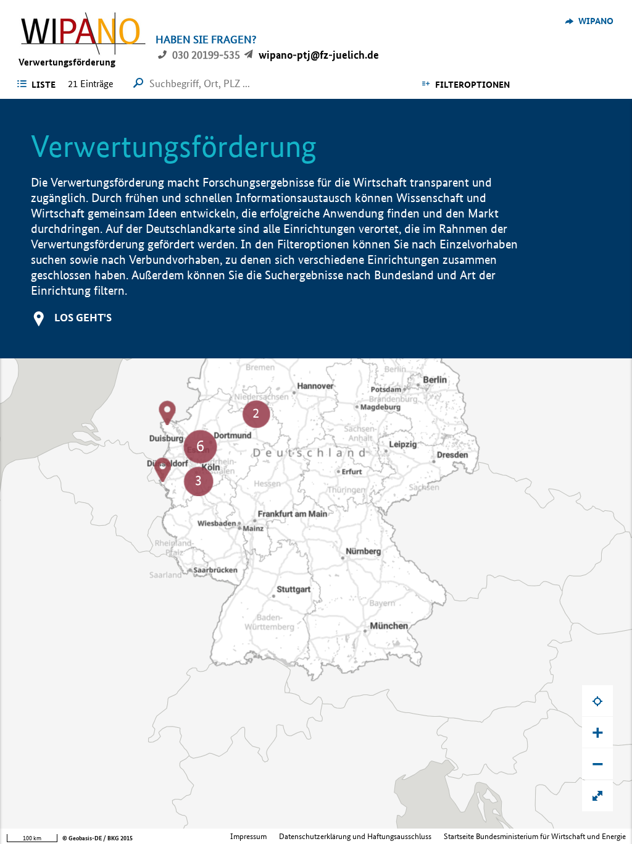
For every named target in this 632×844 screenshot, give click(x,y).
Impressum (248, 836)
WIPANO (595, 21)
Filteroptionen (472, 84)
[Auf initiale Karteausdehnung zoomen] (597, 795)
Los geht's (83, 317)
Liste (43, 84)
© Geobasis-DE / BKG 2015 (97, 838)
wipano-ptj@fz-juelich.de (319, 54)
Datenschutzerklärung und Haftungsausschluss (355, 836)
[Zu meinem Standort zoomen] (597, 700)
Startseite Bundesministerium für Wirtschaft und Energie (535, 836)
